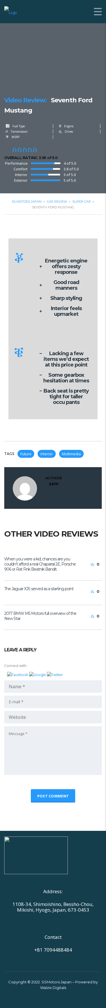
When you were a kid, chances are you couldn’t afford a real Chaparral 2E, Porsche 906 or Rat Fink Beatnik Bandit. (40, 564)
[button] (18, 674)
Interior (46, 453)
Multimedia (71, 453)
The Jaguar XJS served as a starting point (38, 588)
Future (25, 453)
